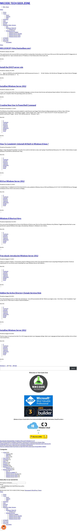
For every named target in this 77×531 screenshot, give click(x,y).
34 (7, 365)
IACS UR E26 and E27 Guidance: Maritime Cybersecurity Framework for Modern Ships (22, 442)
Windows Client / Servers (9, 25)
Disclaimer (9, 42)
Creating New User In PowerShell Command (18, 105)
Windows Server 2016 (14, 35)
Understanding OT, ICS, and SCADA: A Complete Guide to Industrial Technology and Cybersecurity (25, 443)
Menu (1, 9)
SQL (7, 26)
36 (10, 365)
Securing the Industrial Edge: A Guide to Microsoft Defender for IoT (17, 440)
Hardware (5, 19)
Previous (2, 365)
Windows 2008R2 (13, 32)
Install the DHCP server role (11, 67)
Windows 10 (12, 29)
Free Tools (5, 39)
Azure (7, 15)
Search (73, 368)
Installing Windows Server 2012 (13, 86)
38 (13, 365)
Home (4, 12)
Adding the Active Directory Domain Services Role (20, 293)
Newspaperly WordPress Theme (33, 490)
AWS (7, 18)
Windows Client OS (11, 28)
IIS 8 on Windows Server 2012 (12, 181)
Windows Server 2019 (14, 36)
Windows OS (6, 466)
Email (1, 484)
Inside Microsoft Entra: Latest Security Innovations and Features (16, 445)
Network (5, 22)
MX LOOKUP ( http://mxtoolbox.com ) (15, 48)
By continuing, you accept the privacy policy (13, 486)
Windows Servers (10, 30)
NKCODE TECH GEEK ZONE (15, 3)
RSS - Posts (6, 7)
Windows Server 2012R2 (15, 33)
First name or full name (6, 482)
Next (15, 365)
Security (5, 23)
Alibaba (8, 16)
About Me (5, 41)
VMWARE (5, 38)
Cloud (4, 13)
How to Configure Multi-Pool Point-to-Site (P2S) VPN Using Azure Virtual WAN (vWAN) (23, 446)
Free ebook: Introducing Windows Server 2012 (19, 256)
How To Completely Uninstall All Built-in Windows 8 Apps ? (24, 144)
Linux (4, 20)
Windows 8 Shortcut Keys (10, 218)
